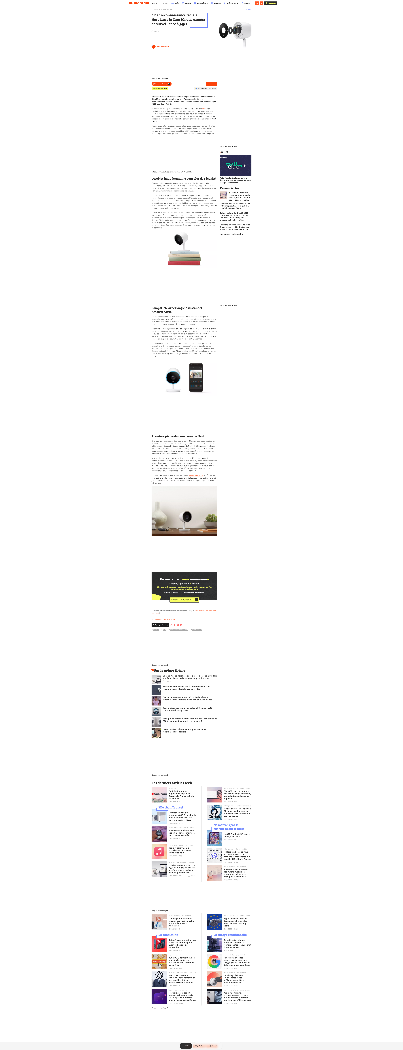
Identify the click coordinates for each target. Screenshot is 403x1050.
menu (154, 3)
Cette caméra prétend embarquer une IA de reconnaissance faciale (184, 730)
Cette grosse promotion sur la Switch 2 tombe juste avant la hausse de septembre (182, 943)
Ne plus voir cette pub (160, 78)
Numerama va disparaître (231, 234)
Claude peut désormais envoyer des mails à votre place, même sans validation (181, 922)
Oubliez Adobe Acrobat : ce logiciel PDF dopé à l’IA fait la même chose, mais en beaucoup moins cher (190, 677)
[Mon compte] (257, 3)
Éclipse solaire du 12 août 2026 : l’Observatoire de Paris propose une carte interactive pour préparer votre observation (234, 216)
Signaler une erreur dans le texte (164, 619)
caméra (156, 630)
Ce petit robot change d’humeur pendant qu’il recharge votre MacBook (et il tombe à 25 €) (237, 943)
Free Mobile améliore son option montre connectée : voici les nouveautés (182, 832)
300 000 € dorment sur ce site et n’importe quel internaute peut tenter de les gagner (182, 961)
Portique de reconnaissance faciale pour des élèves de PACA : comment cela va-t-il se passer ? (190, 719)
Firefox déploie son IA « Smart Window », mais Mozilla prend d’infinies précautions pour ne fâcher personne (182, 996)
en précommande (196, 475)
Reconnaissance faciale (179, 630)
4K (164, 186)
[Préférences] (261, 3)
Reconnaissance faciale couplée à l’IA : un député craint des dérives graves (187, 709)
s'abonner (272, 3)
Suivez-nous (212, 84)
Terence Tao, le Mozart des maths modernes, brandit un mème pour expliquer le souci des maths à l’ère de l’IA (236, 873)
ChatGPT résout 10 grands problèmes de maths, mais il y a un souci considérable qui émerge (239, 196)
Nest (204, 108)
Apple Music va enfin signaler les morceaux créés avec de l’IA (180, 850)
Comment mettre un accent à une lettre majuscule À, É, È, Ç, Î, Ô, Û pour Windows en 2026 (235, 205)
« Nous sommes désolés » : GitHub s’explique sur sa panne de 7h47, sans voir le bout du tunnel (237, 812)
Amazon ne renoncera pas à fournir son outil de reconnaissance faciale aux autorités (186, 687)
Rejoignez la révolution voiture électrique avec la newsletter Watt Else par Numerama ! (235, 180)
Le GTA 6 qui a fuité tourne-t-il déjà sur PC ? (237, 835)
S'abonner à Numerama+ (182, 600)
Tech (249, 9)
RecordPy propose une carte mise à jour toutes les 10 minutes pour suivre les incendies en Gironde (235, 227)
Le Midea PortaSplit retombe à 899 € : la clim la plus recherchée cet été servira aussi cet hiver (182, 816)
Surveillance (197, 630)
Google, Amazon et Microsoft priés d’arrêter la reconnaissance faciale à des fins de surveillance (187, 698)
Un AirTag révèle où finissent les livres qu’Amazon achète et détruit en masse (234, 979)
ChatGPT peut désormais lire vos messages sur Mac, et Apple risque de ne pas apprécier (237, 795)
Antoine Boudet (163, 47)
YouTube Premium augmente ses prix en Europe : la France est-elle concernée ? (181, 795)
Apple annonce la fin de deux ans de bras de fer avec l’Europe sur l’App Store (235, 922)
